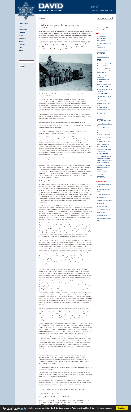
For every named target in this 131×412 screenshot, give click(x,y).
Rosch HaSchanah (101, 36)
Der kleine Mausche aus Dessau (104, 200)
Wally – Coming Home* (103, 144)
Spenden (21, 41)
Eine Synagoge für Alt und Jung (104, 63)
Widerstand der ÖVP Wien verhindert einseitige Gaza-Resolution (103, 167)
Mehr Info (22, 409)
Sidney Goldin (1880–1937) (104, 84)
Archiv (21, 26)
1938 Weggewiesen (101, 212)
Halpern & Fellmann (102, 112)
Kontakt (21, 50)
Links (20, 47)
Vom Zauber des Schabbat (103, 209)
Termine (21, 35)
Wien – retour (100, 203)
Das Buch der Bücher (102, 215)
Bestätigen (122, 408)
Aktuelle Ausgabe (24, 23)
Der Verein (22, 44)
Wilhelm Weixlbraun (102, 206)
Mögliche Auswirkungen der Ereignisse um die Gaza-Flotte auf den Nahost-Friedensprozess (104, 158)
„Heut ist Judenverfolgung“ (103, 194)
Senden (21, 66)
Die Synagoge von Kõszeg (103, 27)
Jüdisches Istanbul (101, 197)
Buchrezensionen (23, 29)
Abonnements (22, 38)
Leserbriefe (22, 32)
